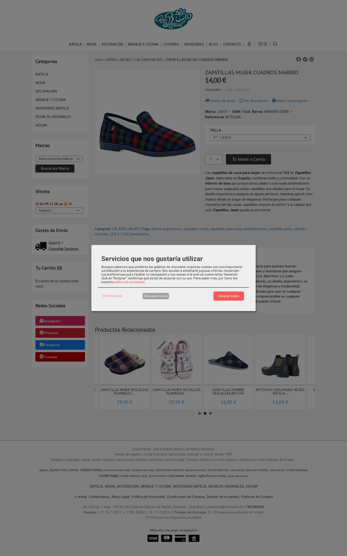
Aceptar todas (228, 296)
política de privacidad (129, 282)
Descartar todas (156, 296)
